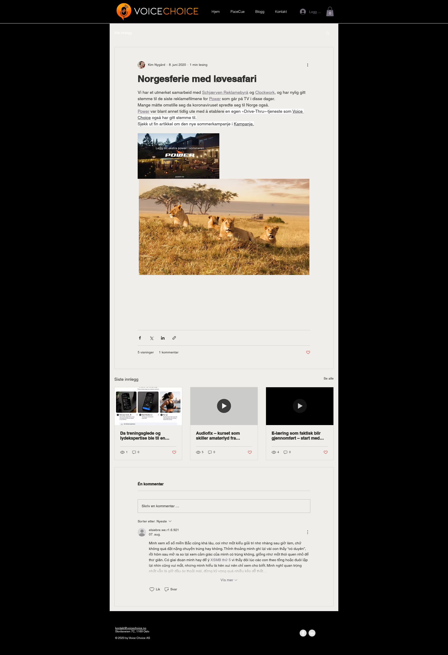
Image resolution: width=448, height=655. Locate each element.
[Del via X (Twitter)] (151, 338)
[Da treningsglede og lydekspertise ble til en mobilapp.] (148, 406)
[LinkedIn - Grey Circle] (311, 633)
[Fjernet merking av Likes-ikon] (152, 589)
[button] (330, 11)
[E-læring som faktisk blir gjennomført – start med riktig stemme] (299, 406)
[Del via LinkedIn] (163, 338)
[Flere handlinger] (307, 65)
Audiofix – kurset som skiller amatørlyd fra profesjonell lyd (218, 435)
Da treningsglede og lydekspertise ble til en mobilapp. (142, 435)
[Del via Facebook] (140, 338)
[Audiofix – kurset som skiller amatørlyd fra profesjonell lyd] (224, 406)
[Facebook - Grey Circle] (303, 633)
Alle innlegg (123, 33)
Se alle (329, 378)
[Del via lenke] (174, 338)
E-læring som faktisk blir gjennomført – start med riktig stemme (296, 435)
